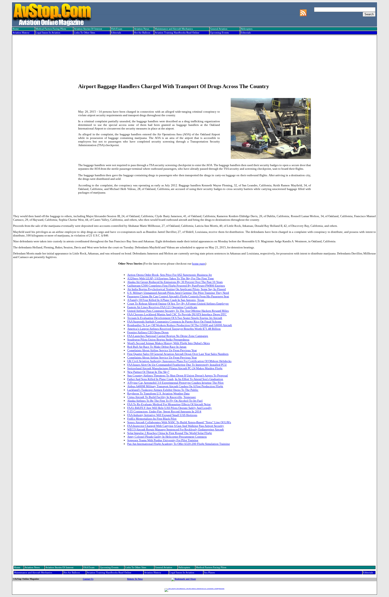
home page (198, 263)
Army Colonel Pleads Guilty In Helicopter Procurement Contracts (167, 436)
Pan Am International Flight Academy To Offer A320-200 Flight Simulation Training (178, 444)
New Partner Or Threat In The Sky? (148, 372)
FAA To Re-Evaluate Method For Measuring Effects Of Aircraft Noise (169, 404)
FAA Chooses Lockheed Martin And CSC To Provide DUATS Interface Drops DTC (177, 314)
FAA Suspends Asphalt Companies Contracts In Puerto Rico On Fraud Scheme (174, 321)
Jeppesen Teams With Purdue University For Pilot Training (162, 440)
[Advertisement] (194, 51)
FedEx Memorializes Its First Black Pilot (151, 418)
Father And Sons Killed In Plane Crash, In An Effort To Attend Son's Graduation (175, 379)
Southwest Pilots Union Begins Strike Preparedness (158, 339)
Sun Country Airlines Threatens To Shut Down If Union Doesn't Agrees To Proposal (177, 375)
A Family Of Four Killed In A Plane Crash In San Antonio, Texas (165, 300)
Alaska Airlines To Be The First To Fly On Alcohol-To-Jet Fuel (165, 400)
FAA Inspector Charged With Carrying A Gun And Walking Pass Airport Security (175, 426)
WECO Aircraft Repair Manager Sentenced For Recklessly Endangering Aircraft (175, 429)
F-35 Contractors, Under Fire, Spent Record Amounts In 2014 (164, 411)
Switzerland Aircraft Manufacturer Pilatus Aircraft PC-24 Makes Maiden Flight (174, 368)
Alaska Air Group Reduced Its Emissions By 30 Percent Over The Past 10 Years (175, 282)
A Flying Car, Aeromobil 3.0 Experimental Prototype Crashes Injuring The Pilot (175, 382)
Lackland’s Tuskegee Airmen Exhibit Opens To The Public (162, 390)
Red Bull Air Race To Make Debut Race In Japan (156, 346)
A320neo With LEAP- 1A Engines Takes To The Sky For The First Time (170, 278)
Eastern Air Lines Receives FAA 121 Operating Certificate (162, 307)
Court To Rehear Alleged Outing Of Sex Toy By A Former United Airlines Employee (178, 303)
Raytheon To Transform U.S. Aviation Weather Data (158, 393)
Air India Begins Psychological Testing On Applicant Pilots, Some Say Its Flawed (176, 289)
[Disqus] (194, 506)
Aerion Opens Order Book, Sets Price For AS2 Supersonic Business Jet (169, 274)
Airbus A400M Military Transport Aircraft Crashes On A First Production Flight (175, 386)
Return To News (135, 579)
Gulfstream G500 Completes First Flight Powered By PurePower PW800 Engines (176, 285)
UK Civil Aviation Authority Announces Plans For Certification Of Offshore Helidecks (179, 361)
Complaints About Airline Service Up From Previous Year (162, 350)
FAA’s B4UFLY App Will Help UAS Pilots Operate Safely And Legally (169, 408)
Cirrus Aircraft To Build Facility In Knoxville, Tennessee (161, 397)
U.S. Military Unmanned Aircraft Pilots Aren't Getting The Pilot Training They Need (178, 292)
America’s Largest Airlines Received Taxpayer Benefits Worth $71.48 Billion (174, 328)
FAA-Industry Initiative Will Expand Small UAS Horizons (162, 415)
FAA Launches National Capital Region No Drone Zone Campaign (167, 336)
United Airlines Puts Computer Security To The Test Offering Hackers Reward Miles (178, 310)
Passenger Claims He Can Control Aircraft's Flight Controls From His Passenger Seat (178, 296)
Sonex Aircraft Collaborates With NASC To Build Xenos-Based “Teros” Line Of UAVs (179, 422)
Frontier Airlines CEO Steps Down (148, 332)
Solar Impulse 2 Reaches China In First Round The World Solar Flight (169, 433)
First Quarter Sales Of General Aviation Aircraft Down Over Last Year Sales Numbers (177, 354)
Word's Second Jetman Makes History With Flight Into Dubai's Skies (168, 343)
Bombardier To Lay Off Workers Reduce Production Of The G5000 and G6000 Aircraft (179, 325)
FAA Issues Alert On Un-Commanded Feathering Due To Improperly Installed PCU (177, 364)
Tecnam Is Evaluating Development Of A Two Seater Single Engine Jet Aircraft (174, 318)
